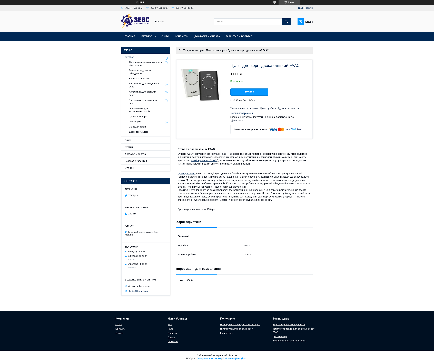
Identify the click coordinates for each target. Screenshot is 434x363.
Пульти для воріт (215, 50)
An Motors (173, 341)
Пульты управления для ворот (236, 329)
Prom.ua (233, 355)
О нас (165, 36)
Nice (170, 324)
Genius (171, 337)
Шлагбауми (135, 121)
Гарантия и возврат (239, 36)
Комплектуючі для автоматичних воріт (139, 110)
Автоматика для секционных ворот (144, 85)
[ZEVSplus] (135, 27)
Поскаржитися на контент (209, 358)
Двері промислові (138, 132)
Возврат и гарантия (136, 161)
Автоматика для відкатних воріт (143, 93)
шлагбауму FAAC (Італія (204, 160)
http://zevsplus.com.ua (139, 286)
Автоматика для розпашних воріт (144, 101)
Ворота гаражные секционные (289, 324)
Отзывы (129, 168)
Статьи (129, 147)
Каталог (146, 36)
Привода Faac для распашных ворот (240, 324)
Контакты (181, 36)
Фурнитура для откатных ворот (289, 340)
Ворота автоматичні (140, 78)
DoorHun (172, 333)
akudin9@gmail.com (138, 291)
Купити (249, 91)
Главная (129, 36)
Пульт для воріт (186, 173)
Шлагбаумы (226, 333)
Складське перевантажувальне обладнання (145, 63)
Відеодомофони (137, 126)
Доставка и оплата (207, 36)
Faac (170, 329)
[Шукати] (286, 21)
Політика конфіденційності (235, 358)
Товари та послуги (193, 50)
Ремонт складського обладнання (140, 72)
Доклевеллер (280, 336)
